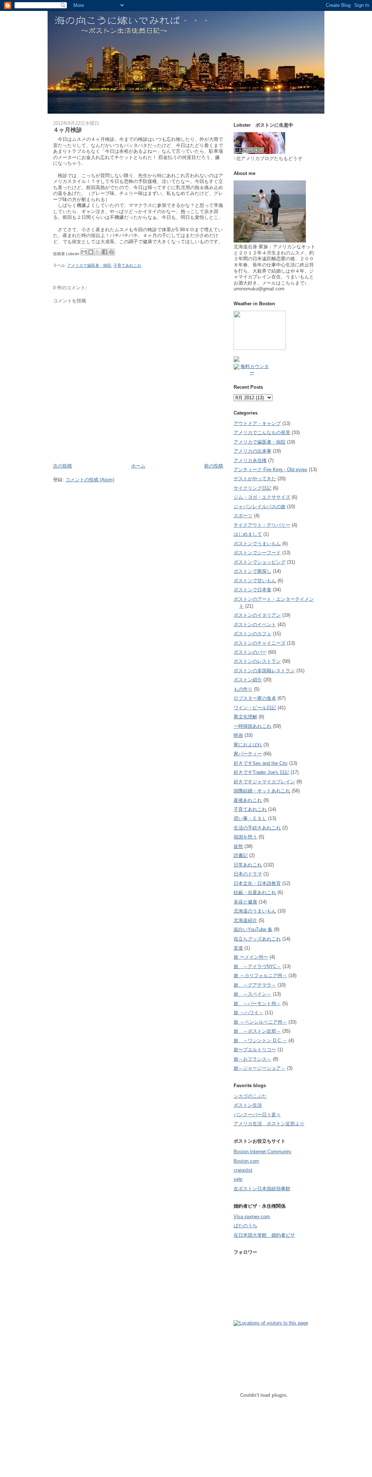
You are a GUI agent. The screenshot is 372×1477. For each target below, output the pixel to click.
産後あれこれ (248, 800)
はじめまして (248, 534)
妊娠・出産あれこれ (255, 892)
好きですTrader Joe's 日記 (261, 772)
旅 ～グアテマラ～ (255, 985)
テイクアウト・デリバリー (262, 525)
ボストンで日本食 (252, 589)
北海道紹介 (245, 920)
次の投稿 (62, 466)
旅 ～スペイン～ (252, 994)
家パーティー (248, 753)
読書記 (241, 855)
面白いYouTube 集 (253, 929)
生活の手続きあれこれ (257, 828)
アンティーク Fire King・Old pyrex (270, 469)
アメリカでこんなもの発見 (262, 432)
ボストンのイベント (255, 624)
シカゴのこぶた (250, 1096)
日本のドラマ (248, 874)
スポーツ (243, 515)
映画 (238, 735)
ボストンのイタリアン (257, 615)
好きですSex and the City (261, 763)
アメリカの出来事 (252, 451)
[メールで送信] (84, 252)
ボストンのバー (250, 652)
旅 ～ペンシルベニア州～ (260, 1022)
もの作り (243, 689)
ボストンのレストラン (257, 661)
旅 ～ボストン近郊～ (257, 1031)
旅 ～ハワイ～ (248, 1012)
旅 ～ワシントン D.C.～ (260, 1040)
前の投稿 (213, 466)
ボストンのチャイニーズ (260, 643)
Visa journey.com (252, 1216)
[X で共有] (97, 252)
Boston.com (246, 1161)
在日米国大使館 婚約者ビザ (264, 1235)
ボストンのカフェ (252, 633)
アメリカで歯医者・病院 (89, 265)
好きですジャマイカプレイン (264, 781)
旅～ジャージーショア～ (260, 1068)
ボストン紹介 (248, 679)
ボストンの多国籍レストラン (264, 670)
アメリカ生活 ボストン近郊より (269, 1123)
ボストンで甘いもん (255, 580)
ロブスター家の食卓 (255, 698)
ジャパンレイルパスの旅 (260, 506)
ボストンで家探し (252, 571)
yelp (238, 1179)
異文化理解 (245, 716)
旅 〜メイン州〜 (251, 957)
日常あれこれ (248, 865)
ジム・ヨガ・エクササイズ (262, 497)
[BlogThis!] (90, 252)
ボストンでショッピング (260, 562)
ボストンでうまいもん (257, 543)
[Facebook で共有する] (104, 252)
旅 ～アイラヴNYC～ (257, 966)
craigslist (243, 1170)
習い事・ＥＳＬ (250, 818)
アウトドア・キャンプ (257, 423)
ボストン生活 (248, 1105)
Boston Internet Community (262, 1151)
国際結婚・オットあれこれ (262, 790)
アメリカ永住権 (250, 460)
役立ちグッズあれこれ (257, 939)
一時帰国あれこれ (252, 726)
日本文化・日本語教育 (257, 883)
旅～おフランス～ (252, 1059)
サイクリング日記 (252, 488)
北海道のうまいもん (255, 911)
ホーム (138, 466)
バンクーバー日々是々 (257, 1114)
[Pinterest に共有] (111, 252)
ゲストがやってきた (255, 478)
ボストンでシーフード (257, 552)
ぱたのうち (245, 1225)
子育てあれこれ (127, 265)
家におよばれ (248, 744)
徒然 (238, 846)
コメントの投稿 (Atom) (89, 479)
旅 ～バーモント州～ (257, 1003)
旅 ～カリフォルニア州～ (260, 975)
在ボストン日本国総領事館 (262, 1188)
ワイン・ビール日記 (255, 707)
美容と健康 (245, 902)
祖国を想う (245, 837)
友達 (238, 948)
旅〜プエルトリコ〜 (255, 1049)
